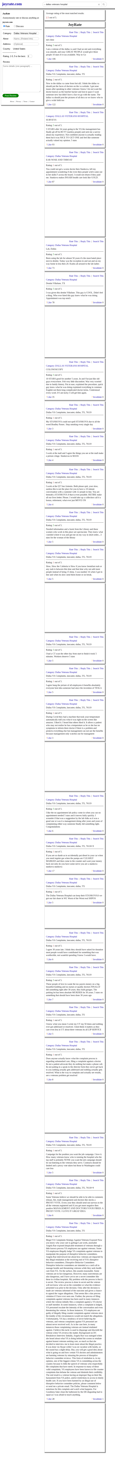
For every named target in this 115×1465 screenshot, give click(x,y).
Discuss (20, 26)
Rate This (73, 32)
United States (19, 49)
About (6, 38)
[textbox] (26, 33)
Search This (98, 32)
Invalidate (97, 59)
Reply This (85, 32)
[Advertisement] (75, 211)
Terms (25, 101)
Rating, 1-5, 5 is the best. (15, 56)
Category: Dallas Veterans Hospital (61, 36)
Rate (7, 26)
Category (7, 33)
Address (7, 44)
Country (7, 49)
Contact (32, 101)
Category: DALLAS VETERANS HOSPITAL (67, 116)
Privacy (18, 101)
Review (6, 62)
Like (50, 59)
